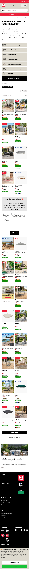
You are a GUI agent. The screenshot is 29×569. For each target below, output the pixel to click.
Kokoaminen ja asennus (6, 513)
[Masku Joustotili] (3, 540)
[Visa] (3, 531)
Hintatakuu (3, 517)
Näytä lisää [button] (14, 432)
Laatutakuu (3, 519)
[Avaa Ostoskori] (19, 5)
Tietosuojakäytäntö (24, 549)
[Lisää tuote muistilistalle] (13, 100)
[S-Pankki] (7, 544)
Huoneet (8, 17)
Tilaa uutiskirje (4, 481)
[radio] (22, 91)
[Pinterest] (24, 530)
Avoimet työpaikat (5, 483)
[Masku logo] (21, 477)
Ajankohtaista (4, 479)
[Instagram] (18, 530)
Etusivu (3, 17)
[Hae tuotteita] (26, 95)
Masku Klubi (4, 494)
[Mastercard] (7, 531)
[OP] (7, 540)
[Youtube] (27, 530)
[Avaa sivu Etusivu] (3, 5)
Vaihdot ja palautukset (6, 502)
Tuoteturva (3, 515)
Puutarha (14, 17)
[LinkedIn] (21, 530)
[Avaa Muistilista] (16, 5)
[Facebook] (16, 530)
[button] (14, 78)
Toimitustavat (4, 492)
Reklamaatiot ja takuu (6, 504)
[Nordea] (3, 544)
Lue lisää (2, 467)
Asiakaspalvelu (4, 500)
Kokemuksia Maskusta (6, 507)
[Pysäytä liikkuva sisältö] (2, 1)
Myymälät (3, 476)
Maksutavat (3, 489)
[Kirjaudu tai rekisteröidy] (14, 5)
